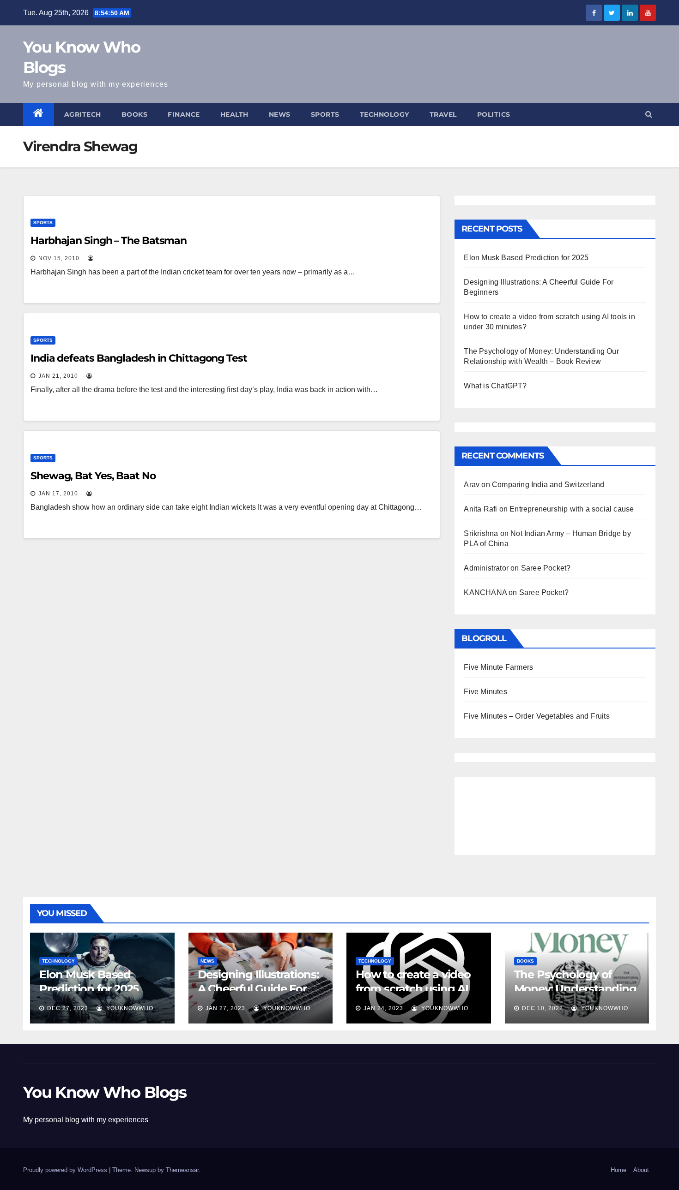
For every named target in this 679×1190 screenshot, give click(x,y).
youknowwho (128, 1008)
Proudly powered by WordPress (66, 1169)
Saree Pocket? (546, 568)
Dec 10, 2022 (542, 1008)
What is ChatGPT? (495, 386)
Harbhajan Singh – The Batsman (108, 240)
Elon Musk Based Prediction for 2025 (526, 258)
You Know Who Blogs (104, 1092)
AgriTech (82, 114)
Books (134, 114)
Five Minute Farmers (498, 667)
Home (618, 1169)
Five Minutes (485, 692)
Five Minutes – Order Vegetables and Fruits (536, 716)
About (641, 1169)
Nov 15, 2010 (58, 258)
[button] (648, 114)
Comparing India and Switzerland (548, 484)
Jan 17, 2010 (58, 493)
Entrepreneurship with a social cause (571, 509)
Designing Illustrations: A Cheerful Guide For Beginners (258, 989)
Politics (493, 114)
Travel (443, 114)
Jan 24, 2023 (383, 1008)
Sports (325, 114)
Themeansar (182, 1169)
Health (234, 114)
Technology (384, 114)
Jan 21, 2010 (58, 376)
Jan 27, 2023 (225, 1008)
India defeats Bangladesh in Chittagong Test (138, 358)
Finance (184, 114)
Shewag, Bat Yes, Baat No (93, 476)
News (280, 114)
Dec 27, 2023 (67, 1008)
